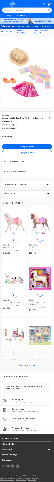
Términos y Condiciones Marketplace (28, 478)
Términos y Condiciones (7, 478)
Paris (15, 125)
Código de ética (21, 480)
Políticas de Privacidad (7, 480)
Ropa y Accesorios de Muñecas (42, 31)
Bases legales (32, 480)
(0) (18, 250)
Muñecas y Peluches (21, 31)
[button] (27, 16)
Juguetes (9, 31)
